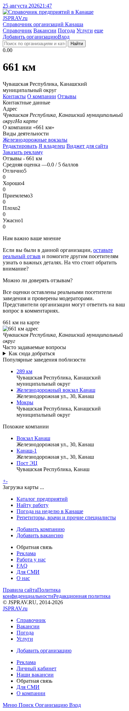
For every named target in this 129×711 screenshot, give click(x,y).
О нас (23, 578)
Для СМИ (28, 572)
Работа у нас (31, 559)
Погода (66, 30)
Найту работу (33, 505)
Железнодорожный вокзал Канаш (56, 390)
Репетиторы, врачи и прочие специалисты (66, 517)
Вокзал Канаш (33, 438)
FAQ (22, 566)
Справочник (17, 30)
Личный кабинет (36, 668)
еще (98, 30)
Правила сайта (20, 590)
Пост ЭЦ (27, 463)
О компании (41, 96)
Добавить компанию (41, 529)
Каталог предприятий (42, 499)
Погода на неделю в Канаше (50, 511)
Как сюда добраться (32, 353)
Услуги (84, 30)
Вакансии (44, 30)
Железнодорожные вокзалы (35, 140)
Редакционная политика (81, 596)
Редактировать (20, 146)
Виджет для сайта (87, 146)
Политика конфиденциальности (32, 593)
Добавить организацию (30, 37)
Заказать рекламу (23, 152)
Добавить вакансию (40, 535)
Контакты (14, 96)
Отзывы (66, 96)
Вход (63, 37)
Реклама (26, 553)
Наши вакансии (35, 675)
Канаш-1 (27, 451)
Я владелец (52, 146)
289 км (24, 371)
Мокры (25, 402)
